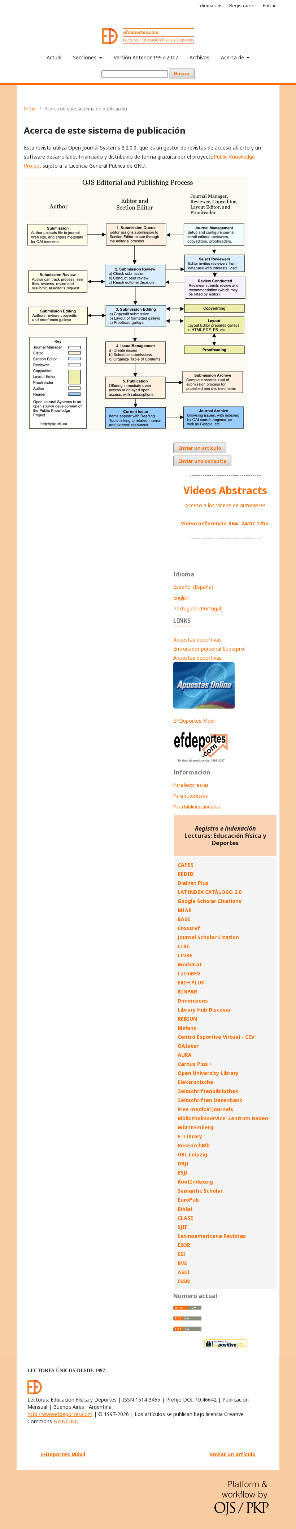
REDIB (185, 873)
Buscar (182, 73)
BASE (184, 919)
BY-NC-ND (65, 1421)
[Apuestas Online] (204, 706)
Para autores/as (190, 796)
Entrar (269, 5)
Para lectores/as (191, 785)
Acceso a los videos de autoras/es (225, 505)
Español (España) (193, 586)
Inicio (30, 108)
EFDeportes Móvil (194, 720)
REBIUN (187, 1018)
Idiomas (207, 5)
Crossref (189, 928)
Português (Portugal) (198, 608)
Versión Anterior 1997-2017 (146, 57)
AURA (185, 1054)
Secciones (85, 57)
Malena (187, 1027)
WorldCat (190, 964)
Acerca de (233, 57)
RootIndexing (195, 1181)
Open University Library (208, 1073)
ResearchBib (194, 1145)
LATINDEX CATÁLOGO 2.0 (209, 892)
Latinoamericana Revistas (212, 1235)
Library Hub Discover (204, 1009)
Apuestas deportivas (197, 639)
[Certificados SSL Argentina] (225, 1347)
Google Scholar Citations (209, 901)
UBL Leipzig (192, 1154)
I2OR (184, 1245)
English (181, 597)
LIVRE (185, 955)
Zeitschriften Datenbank (210, 1100)
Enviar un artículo (199, 448)
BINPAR (187, 991)
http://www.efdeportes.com (59, 1414)
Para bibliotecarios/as (196, 806)
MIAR (185, 910)
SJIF (182, 1226)
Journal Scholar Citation (208, 937)
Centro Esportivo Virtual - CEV (216, 1036)
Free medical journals (205, 1109)
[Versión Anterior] (201, 762)
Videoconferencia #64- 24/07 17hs (224, 523)
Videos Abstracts (225, 490)
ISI (182, 1254)
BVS (182, 1263)
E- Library (190, 1136)
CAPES (185, 864)
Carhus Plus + (195, 1063)
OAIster (188, 1045)
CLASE (185, 1217)
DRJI (183, 1163)
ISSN (184, 1281)
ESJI (183, 1172)
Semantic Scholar (200, 1190)
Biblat (185, 1208)
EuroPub (188, 1199)
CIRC (184, 946)
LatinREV (189, 973)
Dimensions (193, 1000)
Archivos (199, 57)
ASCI (184, 1272)
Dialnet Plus (193, 882)
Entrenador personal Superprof (209, 648)
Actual (54, 57)
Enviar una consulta (202, 461)
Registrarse (241, 5)
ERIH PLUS (191, 982)
